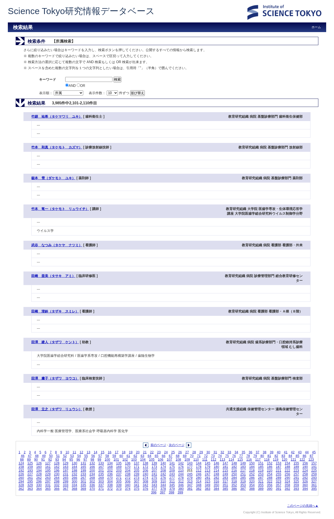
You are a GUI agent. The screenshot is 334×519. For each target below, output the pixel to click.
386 (234, 489)
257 (296, 474)
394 (305, 489)
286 (252, 478)
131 (83, 463)
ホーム (316, 27)
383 (207, 489)
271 (119, 478)
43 (300, 452)
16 (109, 452)
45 (314, 452)
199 (83, 470)
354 (252, 485)
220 (269, 470)
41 (286, 452)
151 (261, 463)
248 (216, 474)
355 (261, 485)
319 (243, 481)
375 (136, 489)
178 (198, 467)
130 (74, 463)
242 (163, 474)
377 (154, 489)
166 (92, 467)
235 (101, 474)
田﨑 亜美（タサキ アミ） (53, 276)
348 (198, 485)
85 (297, 456)
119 (275, 459)
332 (56, 485)
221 (278, 470)
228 (39, 474)
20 (138, 452)
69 (185, 456)
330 (39, 485)
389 (261, 489)
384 (216, 489)
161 (48, 467)
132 (92, 463)
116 (249, 459)
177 (190, 467)
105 (151, 459)
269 (101, 478)
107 (169, 459)
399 (180, 492)
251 (243, 474)
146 (216, 463)
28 (194, 452)
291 (296, 478)
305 (119, 481)
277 (172, 478)
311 (172, 481)
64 (149, 456)
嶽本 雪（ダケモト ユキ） (53, 178)
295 (30, 481)
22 (152, 452)
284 (234, 478)
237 (119, 474)
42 (293, 452)
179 (207, 467)
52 (65, 456)
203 (119, 470)
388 (252, 489)
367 (65, 489)
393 (296, 489)
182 (234, 467)
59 (114, 456)
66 (163, 456)
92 (50, 459)
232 (74, 474)
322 (269, 481)
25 (173, 452)
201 (101, 470)
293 (314, 478)
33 (229, 452)
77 (241, 456)
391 (278, 489)
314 (198, 481)
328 (21, 485)
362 (21, 489)
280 (198, 478)
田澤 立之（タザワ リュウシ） (56, 409)
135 (119, 463)
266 (74, 478)
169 (119, 467)
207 (154, 470)
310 (163, 481)
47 (30, 456)
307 (136, 481)
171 (136, 467)
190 (305, 467)
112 (213, 459)
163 (65, 467)
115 (240, 459)
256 (287, 474)
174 (163, 467)
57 (100, 456)
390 (269, 489)
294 (21, 481)
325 (296, 481)
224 (305, 470)
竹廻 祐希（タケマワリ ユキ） (56, 116)
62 (135, 456)
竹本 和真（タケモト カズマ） (56, 147)
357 (278, 485)
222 (287, 470)
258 (305, 474)
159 (30, 467)
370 (92, 489)
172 (145, 467)
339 (119, 485)
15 (102, 452)
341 (136, 485)
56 (93, 456)
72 (206, 456)
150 (252, 463)
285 (243, 478)
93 (57, 459)
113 (222, 459)
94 (64, 459)
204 (127, 470)
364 (39, 489)
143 (190, 463)
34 (236, 452)
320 (252, 481)
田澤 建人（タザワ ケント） (55, 342)
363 (30, 489)
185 (261, 467)
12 (81, 452)
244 (181, 474)
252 (252, 474)
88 (22, 459)
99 (99, 459)
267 (83, 478)
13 (88, 452)
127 (48, 463)
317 (225, 481)
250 (234, 474)
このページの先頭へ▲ (302, 506)
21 (145, 452)
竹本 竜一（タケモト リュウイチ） (60, 209)
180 (216, 467)
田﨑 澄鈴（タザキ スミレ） (55, 311)
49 (44, 456)
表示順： (46, 93)
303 (101, 481)
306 (127, 481)
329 (30, 485)
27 (187, 452)
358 (287, 485)
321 (261, 481)
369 (83, 489)
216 (234, 470)
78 (248, 456)
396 (154, 492)
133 (101, 463)
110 (196, 459)
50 (51, 456)
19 (131, 452)
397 (162, 492)
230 (56, 474)
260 (21, 478)
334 (74, 485)
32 (222, 452)
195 (48, 470)
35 (243, 452)
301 (83, 481)
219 (261, 470)
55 (86, 456)
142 (181, 463)
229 (48, 474)
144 (198, 463)
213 (207, 470)
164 (74, 467)
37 (257, 452)
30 (208, 452)
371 (101, 489)
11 (74, 452)
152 (269, 463)
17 (116, 452)
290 (287, 478)
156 (305, 463)
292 (305, 478)
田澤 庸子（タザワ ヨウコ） (55, 378)
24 (166, 452)
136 (127, 463)
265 (65, 478)
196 (56, 470)
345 (172, 485)
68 (178, 456)
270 (110, 478)
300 (74, 481)
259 (314, 474)
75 (227, 456)
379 (172, 489)
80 (262, 456)
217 (243, 470)
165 (83, 467)
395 (314, 489)
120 (284, 459)
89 (29, 459)
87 (311, 456)
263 (48, 478)
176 (181, 467)
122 (302, 459)
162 (56, 467)
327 (314, 481)
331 (48, 485)
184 (252, 467)
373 (119, 489)
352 (234, 485)
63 (142, 456)
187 (278, 467)
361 (314, 485)
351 (225, 485)
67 (170, 456)
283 (225, 478)
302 (92, 481)
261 (30, 478)
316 (216, 481)
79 (255, 456)
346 (181, 485)
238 (127, 474)
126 (39, 463)
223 (296, 470)
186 (269, 467)
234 (92, 474)
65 (156, 456)
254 (269, 474)
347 (190, 485)
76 (234, 456)
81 (269, 456)
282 (216, 478)
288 (269, 478)
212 (198, 470)
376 (145, 489)
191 (314, 467)
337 (101, 485)
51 (58, 456)
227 (30, 474)
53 (72, 456)
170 (127, 467)
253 (261, 474)
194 (39, 470)
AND (73, 86)
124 (21, 463)
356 (269, 485)
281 (207, 478)
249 (225, 474)
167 (101, 467)
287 (261, 478)
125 (30, 463)
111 (204, 459)
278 (181, 478)
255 (278, 474)
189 (296, 467)
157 (314, 463)
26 (180, 452)
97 (85, 459)
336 (92, 485)
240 (145, 474)
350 (216, 485)
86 (304, 456)
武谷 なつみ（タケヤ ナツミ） (56, 245)
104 (143, 459)
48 (37, 456)
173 (154, 467)
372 (110, 489)
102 (125, 459)
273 (136, 478)
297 (48, 481)
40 (279, 452)
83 (283, 456)
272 (127, 478)
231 (65, 474)
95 (71, 459)
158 (21, 467)
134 (110, 463)
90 (36, 459)
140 (163, 463)
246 (198, 474)
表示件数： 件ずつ (109, 93)
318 (234, 481)
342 (145, 485)
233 (83, 474)
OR (82, 86)
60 (121, 456)
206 (145, 470)
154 (287, 463)
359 (296, 485)
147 (225, 463)
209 (172, 470)
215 (225, 470)
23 (159, 452)
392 (287, 489)
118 (267, 459)
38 (264, 452)
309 (154, 481)
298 (56, 481)
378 (163, 489)
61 (128, 456)
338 (110, 485)
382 (198, 489)
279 (190, 478)
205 (136, 470)
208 (163, 470)
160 (39, 467)
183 (243, 467)
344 (163, 485)
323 (278, 481)
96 (78, 459)
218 (252, 470)
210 (181, 470)
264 (56, 478)
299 (65, 481)
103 (134, 459)
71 (199, 456)
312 (181, 481)
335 (83, 485)
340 (127, 485)
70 (192, 456)
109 (187, 459)
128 (56, 463)
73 (213, 456)
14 (95, 452)
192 (21, 470)
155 (296, 463)
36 (250, 452)
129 (65, 463)
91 (43, 459)
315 (207, 481)
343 (154, 485)
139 (154, 463)
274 (145, 478)
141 (172, 463)
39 (271, 452)
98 (92, 459)
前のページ (158, 445)
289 (278, 478)
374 (127, 489)
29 (201, 452)
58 (107, 456)
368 (74, 489)
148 (234, 463)
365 (48, 489)
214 (216, 470)
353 (243, 485)
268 (92, 478)
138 (145, 463)
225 (314, 470)
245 (190, 474)
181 (225, 467)
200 (92, 470)
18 (124, 452)
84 (290, 456)
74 (220, 456)
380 (181, 489)
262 (39, 478)
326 (305, 481)
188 (287, 467)
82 (276, 456)
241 (154, 474)
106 (160, 459)
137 (136, 463)
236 (110, 474)
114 (231, 459)
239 (136, 474)
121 (293, 459)
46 (23, 456)
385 (225, 489)
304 (110, 481)
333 (65, 485)
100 (107, 459)
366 (56, 489)
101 (116, 459)
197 (65, 470)
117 (258, 459)
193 (30, 470)
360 (305, 485)
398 (171, 492)
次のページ (176, 445)
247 (207, 474)
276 (163, 478)
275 (154, 478)
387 (243, 489)
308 (145, 481)
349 (207, 485)
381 (190, 489)
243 (172, 474)
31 (215, 452)
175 (172, 467)
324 (287, 481)
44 (307, 452)
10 (67, 452)
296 (39, 481)
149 (243, 463)
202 (110, 470)
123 (311, 459)
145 (207, 463)
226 (21, 474)
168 (110, 467)
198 (74, 470)
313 (190, 481)
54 (79, 456)
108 (178, 459)
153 (278, 463)
